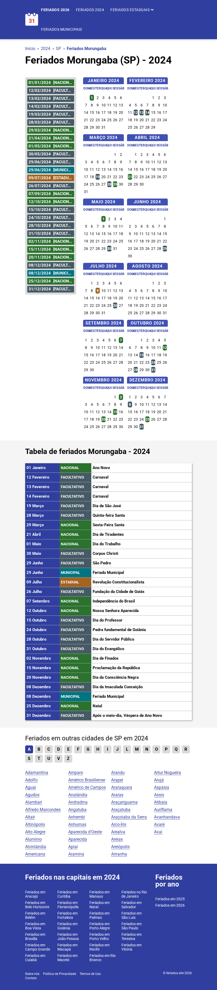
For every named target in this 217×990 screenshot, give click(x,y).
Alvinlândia (35, 846)
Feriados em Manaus (99, 894)
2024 (45, 48)
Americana (35, 854)
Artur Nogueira (167, 772)
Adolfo (31, 779)
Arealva (118, 831)
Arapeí (117, 779)
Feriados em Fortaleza (67, 915)
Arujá (159, 779)
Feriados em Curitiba (67, 894)
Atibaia (160, 802)
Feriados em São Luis (131, 915)
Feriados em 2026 (170, 905)
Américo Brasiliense (86, 779)
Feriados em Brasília (35, 936)
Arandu (118, 772)
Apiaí (73, 846)
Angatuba (77, 809)
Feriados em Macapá (67, 947)
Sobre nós (32, 974)
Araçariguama (124, 802)
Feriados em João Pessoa (68, 936)
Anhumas (77, 824)
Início (30, 48)
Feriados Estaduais (130, 10)
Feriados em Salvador (131, 905)
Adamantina (36, 772)
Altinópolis (35, 824)
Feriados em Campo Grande (37, 947)
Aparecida (77, 839)
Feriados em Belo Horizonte (37, 905)
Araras (117, 794)
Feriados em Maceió (67, 957)
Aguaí (30, 787)
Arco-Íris (118, 824)
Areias (117, 839)
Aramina (76, 854)
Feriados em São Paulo (131, 926)
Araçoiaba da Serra (129, 817)
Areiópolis (120, 846)
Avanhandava (167, 817)
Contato (31, 978)
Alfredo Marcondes (43, 809)
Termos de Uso (90, 974)
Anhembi (76, 817)
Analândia (77, 794)
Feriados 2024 (90, 10)
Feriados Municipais (61, 29)
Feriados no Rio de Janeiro (134, 894)
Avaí (158, 831)
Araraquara (121, 787)
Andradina (78, 802)
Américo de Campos (87, 787)
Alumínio (33, 839)
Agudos (32, 794)
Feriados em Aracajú (35, 894)
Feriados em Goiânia (67, 926)
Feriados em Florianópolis (68, 905)
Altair (30, 817)
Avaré (159, 824)
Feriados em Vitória (131, 947)
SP (58, 48)
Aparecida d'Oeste (85, 831)
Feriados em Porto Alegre (99, 926)
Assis (159, 794)
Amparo (75, 772)
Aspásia (161, 787)
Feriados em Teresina (131, 936)
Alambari (33, 802)
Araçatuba (120, 809)
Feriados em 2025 (170, 899)
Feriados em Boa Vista (35, 926)
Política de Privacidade (59, 974)
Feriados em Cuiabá (35, 957)
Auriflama (163, 809)
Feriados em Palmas (99, 915)
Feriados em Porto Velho (99, 936)
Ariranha (119, 854)
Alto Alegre (35, 831)
